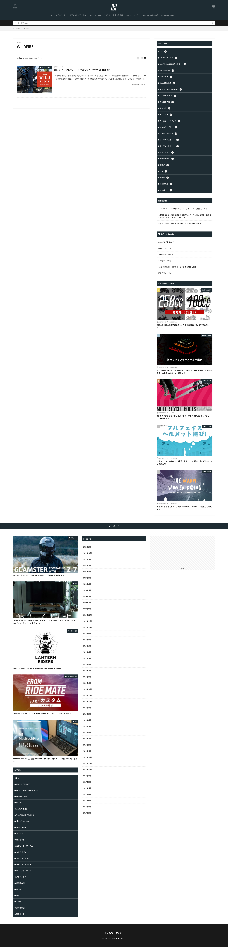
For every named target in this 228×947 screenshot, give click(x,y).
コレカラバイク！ (168, 127)
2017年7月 (87, 788)
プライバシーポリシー (166, 273)
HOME (17, 29)
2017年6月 (87, 794)
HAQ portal (121, 938)
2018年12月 (87, 689)
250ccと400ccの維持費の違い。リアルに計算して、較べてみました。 (183, 326)
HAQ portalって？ (133, 15)
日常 (163, 171)
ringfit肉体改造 (167, 83)
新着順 (19, 58)
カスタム (107, 15)
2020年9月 (87, 578)
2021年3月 (87, 559)
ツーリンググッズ (46, 67)
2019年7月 (87, 646)
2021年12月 (87, 553)
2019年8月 (87, 640)
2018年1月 (87, 751)
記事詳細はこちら (138, 85)
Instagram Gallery (168, 15)
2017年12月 (87, 757)
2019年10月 (87, 627)
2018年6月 (87, 720)
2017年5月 (87, 800)
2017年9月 (87, 776)
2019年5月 (87, 658)
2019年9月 (87, 633)
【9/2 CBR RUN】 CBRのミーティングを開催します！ (178, 267)
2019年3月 (87, 671)
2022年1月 (87, 547)
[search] (212, 23)
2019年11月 (87, 621)
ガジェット (166, 114)
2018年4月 (87, 732)
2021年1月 (87, 572)
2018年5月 (87, 726)
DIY (163, 51)
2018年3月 (87, 739)
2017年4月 (87, 807)
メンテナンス (166, 152)
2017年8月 (87, 782)
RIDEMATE (165, 77)
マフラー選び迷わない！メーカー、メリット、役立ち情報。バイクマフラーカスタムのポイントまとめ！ (184, 371)
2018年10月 (87, 702)
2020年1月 (87, 609)
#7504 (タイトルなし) (166, 242)
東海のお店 (165, 184)
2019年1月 (87, 683)
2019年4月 (87, 664)
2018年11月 (87, 695)
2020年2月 (87, 603)
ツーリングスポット (169, 140)
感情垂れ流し (166, 159)
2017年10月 (87, 770)
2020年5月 (87, 590)
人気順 (25, 58)
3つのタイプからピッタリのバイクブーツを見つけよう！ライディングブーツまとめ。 (184, 417)
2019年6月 (87, 652)
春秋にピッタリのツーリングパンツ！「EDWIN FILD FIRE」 (83, 70)
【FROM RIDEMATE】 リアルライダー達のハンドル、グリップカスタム (42, 713)
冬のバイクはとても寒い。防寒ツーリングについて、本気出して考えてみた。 (184, 508)
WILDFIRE (26, 29)
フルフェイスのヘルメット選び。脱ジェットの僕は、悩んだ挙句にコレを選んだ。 (184, 462)
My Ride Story (95, 15)
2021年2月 (87, 565)
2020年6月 (87, 584)
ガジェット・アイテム (77, 15)
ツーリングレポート (57, 15)
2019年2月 (87, 677)
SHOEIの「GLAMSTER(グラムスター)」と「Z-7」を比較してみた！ (183, 209)
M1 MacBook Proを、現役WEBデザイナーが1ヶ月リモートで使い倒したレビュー (45, 760)
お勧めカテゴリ (35, 58)
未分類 (164, 178)
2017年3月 (87, 813)
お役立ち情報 (118, 15)
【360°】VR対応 (167, 96)
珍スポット (165, 190)
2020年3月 (87, 596)
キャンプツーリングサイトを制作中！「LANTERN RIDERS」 (180, 224)
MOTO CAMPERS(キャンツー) (173, 64)
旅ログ (164, 165)
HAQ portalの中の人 (150, 15)
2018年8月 (87, 708)
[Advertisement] (182, 551)
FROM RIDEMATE (168, 58)
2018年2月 (87, 745)
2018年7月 (87, 714)
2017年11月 (87, 763)
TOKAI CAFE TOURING (170, 89)
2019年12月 (87, 615)
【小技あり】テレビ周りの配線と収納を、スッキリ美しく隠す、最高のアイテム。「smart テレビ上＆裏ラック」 (184, 216)
